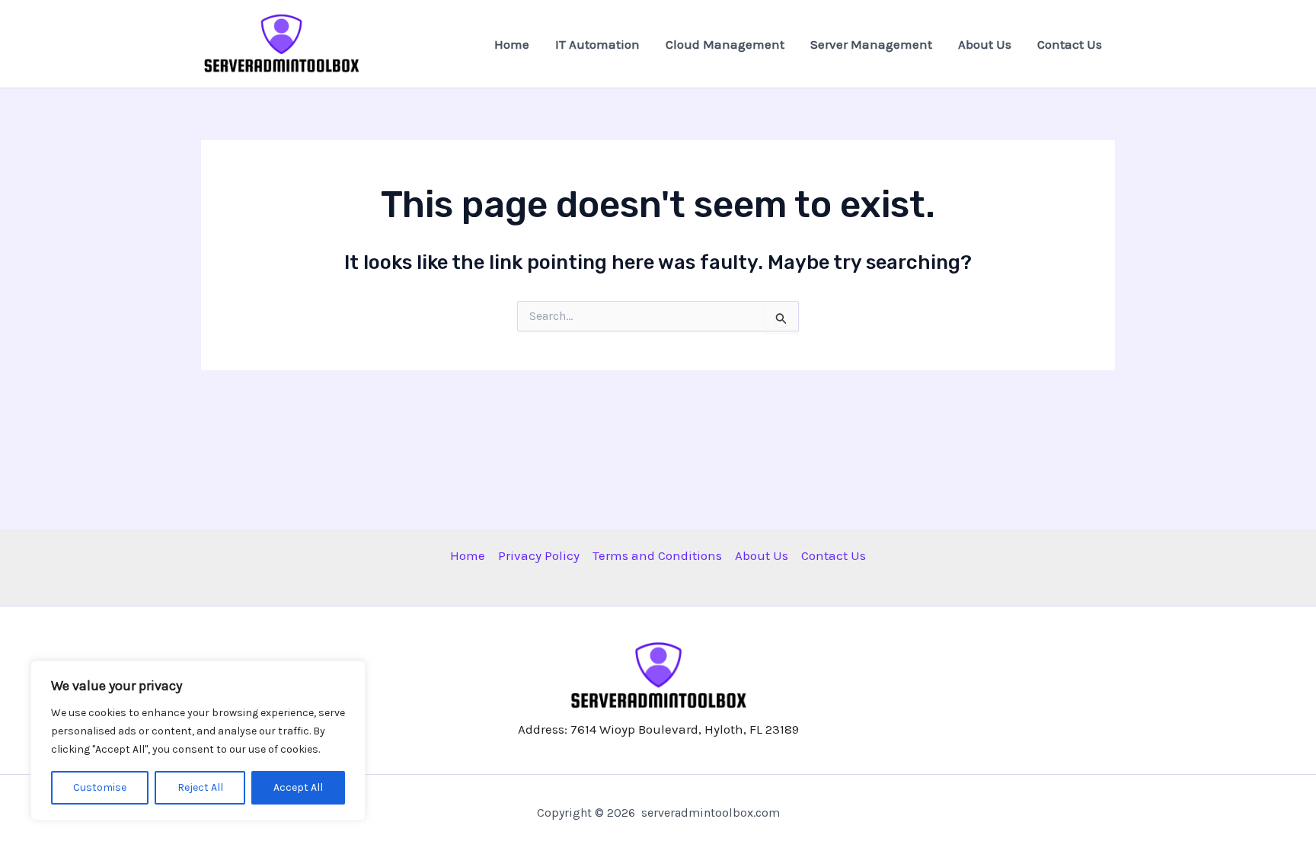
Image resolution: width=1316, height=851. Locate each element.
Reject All (200, 787)
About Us (984, 44)
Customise (99, 787)
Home (511, 44)
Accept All (298, 787)
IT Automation (597, 44)
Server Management (871, 44)
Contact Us (1069, 44)
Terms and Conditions (657, 555)
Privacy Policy (539, 555)
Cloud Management (725, 44)
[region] (198, 741)
